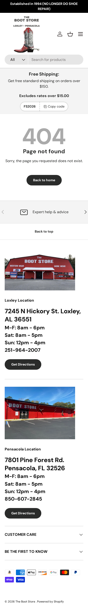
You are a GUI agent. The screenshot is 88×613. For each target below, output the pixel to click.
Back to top (44, 231)
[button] (70, 34)
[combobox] (44, 60)
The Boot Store (25, 601)
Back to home (44, 180)
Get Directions (23, 364)
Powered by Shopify (50, 601)
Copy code (56, 106)
